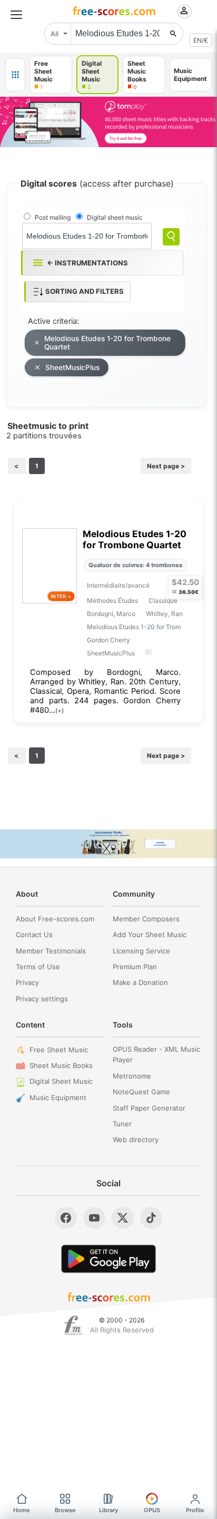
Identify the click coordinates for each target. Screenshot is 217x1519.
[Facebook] (66, 1218)
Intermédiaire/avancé (118, 585)
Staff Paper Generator (149, 1108)
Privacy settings (42, 998)
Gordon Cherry (108, 640)
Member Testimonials (51, 951)
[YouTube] (94, 1218)
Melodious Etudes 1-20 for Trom (134, 627)
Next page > (166, 466)
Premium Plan (135, 966)
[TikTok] (151, 1218)
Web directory (136, 1139)
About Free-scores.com (55, 919)
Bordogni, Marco (111, 614)
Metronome (132, 1076)
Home (21, 1510)
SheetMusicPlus (72, 367)
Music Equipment (57, 1097)
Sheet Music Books (61, 1065)
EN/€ (200, 40)
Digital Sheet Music (61, 1081)
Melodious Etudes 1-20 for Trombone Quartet (107, 342)
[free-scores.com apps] (15, 74)
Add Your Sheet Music (149, 934)
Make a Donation (140, 982)
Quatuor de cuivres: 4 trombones (135, 565)
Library (108, 1510)
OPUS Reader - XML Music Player (156, 1054)
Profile (195, 1510)
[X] (123, 1218)
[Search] (171, 236)
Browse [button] (65, 1510)
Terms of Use (38, 966)
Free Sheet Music (58, 1049)
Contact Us (34, 934)
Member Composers (146, 919)
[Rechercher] (173, 33)
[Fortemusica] (73, 1326)
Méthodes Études (112, 600)
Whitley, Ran (164, 614)
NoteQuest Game (141, 1091)
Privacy (27, 982)
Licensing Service (141, 951)
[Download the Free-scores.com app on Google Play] (108, 1258)
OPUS (152, 1510)
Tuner (122, 1124)
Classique (163, 600)
